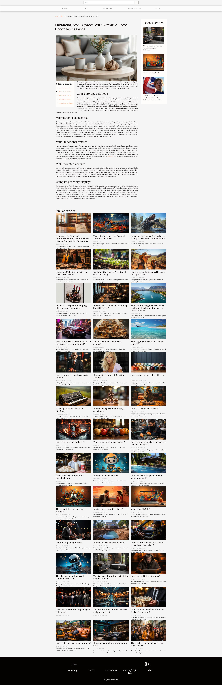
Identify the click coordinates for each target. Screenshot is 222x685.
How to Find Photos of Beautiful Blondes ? (108, 376)
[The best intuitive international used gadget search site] (111, 597)
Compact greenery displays (66, 103)
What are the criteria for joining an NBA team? (73, 611)
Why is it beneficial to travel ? (145, 408)
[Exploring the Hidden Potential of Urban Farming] (111, 259)
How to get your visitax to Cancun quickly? (147, 342)
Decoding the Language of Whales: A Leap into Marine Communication (148, 237)
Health (85, 8)
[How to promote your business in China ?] (73, 362)
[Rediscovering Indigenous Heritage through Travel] (148, 259)
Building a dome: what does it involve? (107, 342)
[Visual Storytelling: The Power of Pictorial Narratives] (111, 223)
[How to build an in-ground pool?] (111, 530)
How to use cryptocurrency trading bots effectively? (110, 306)
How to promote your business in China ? (72, 376)
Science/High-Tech (134, 8)
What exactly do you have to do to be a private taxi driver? (147, 544)
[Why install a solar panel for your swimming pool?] (148, 463)
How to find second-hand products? (73, 643)
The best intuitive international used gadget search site (111, 611)
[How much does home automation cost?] (111, 630)
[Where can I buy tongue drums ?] (111, 429)
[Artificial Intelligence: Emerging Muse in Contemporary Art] (73, 293)
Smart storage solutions (65, 88)
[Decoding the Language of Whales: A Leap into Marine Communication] (148, 223)
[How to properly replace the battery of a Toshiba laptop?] (148, 429)
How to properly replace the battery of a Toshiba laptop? (148, 443)
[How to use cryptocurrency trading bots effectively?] (111, 293)
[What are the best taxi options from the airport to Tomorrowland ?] (73, 329)
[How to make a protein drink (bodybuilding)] (73, 463)
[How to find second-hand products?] (73, 630)
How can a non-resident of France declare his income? (147, 611)
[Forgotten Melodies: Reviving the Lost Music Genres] (73, 259)
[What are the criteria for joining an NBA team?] (73, 597)
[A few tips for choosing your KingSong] (73, 396)
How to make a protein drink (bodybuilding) (69, 477)
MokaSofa (110, 156)
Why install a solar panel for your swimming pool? (147, 477)
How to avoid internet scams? (145, 576)
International (108, 8)
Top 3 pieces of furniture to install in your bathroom (153, 48)
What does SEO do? (151, 73)
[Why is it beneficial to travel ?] (148, 396)
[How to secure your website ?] (73, 429)
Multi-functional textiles (65, 95)
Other (158, 8)
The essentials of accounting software (70, 510)
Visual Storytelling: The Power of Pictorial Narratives (109, 237)
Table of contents (65, 83)
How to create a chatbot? (105, 475)
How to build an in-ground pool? (109, 542)
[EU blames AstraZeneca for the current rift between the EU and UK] (153, 85)
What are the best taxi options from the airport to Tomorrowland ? (73, 342)
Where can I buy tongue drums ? (109, 442)
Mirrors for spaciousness (65, 92)
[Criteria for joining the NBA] (73, 530)
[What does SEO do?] (153, 62)
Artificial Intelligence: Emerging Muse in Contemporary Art (71, 306)
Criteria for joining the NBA (69, 542)
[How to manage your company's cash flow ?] (111, 396)
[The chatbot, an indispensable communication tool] (73, 563)
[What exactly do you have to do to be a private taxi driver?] (148, 530)
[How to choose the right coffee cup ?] (148, 362)
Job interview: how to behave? (108, 509)
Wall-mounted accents (65, 99)
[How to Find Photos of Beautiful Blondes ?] (111, 362)
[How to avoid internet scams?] (148, 563)
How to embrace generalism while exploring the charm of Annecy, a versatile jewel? (147, 308)
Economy (65, 8)
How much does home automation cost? (110, 644)
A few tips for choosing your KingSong (69, 409)
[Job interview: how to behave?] (111, 496)
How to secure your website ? (70, 442)
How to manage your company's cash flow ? (108, 409)
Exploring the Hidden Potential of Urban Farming (109, 273)
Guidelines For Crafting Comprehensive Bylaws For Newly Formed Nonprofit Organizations (72, 238)
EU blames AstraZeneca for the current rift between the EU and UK (153, 98)
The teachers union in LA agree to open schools (147, 644)
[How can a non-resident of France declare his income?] (148, 597)
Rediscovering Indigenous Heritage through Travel (148, 273)
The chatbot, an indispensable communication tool (70, 577)
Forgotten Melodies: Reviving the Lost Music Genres (72, 273)
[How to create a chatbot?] (111, 463)
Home (56, 16)
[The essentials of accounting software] (73, 496)
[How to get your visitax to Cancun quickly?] (148, 329)
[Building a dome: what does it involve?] (111, 329)
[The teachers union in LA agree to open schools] (148, 630)
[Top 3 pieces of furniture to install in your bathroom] (153, 35)
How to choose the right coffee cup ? (148, 376)
